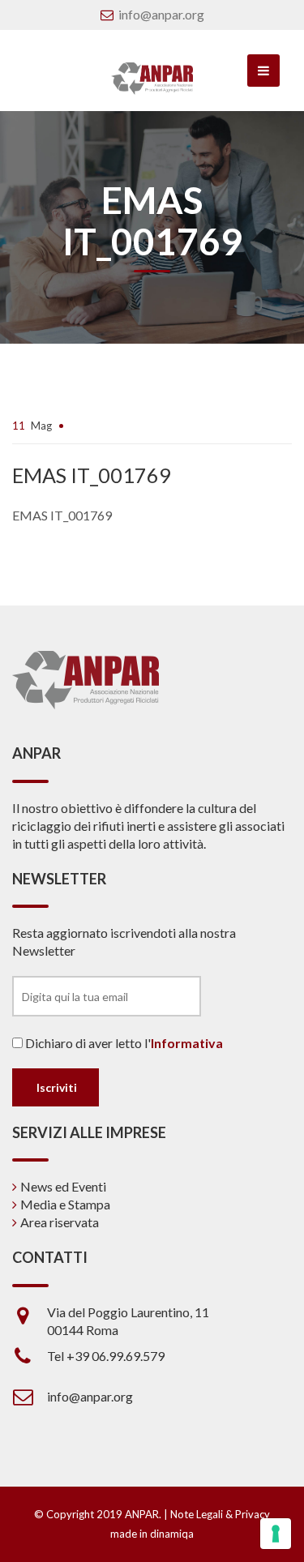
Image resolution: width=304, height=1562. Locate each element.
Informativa (187, 1043)
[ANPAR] (151, 78)
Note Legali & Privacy (220, 1514)
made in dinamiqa (152, 1533)
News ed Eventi (63, 1186)
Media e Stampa (65, 1204)
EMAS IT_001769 (62, 515)
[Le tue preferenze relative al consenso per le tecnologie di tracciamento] (275, 1533)
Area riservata (59, 1222)
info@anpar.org (161, 14)
